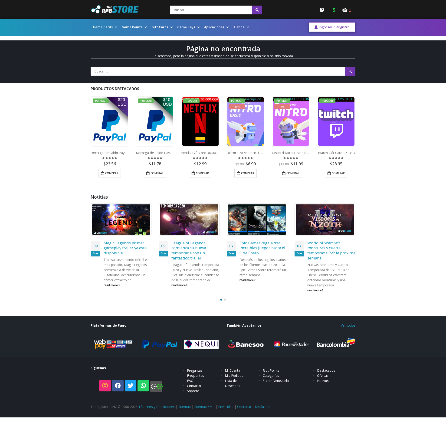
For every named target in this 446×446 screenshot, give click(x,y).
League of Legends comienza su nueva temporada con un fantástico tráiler (188, 250)
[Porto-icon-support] (156, 386)
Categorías (271, 375)
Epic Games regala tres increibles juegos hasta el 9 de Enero (262, 248)
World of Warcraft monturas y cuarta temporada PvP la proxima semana (331, 250)
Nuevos (323, 380)
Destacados (326, 370)
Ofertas (322, 375)
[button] (332, 27)
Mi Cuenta (232, 370)
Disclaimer (263, 406)
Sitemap (184, 406)
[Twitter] (130, 385)
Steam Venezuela (276, 380)
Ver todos (348, 325)
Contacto (194, 386)
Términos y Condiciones (156, 406)
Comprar (111, 173)
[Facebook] (118, 385)
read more (111, 285)
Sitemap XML (204, 406)
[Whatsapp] (143, 385)
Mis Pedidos (234, 375)
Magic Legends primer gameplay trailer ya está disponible (125, 248)
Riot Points (271, 370)
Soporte (193, 391)
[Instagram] (105, 385)
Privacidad (225, 406)
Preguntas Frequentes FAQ (195, 375)
